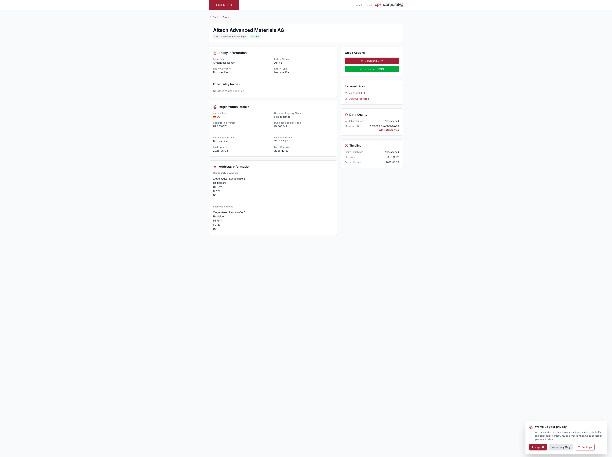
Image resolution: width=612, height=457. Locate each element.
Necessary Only (561, 447)
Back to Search (222, 17)
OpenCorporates (359, 98)
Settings (587, 447)
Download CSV (374, 60)
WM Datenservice (389, 130)
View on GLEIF (357, 93)
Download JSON (374, 69)
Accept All (538, 447)
